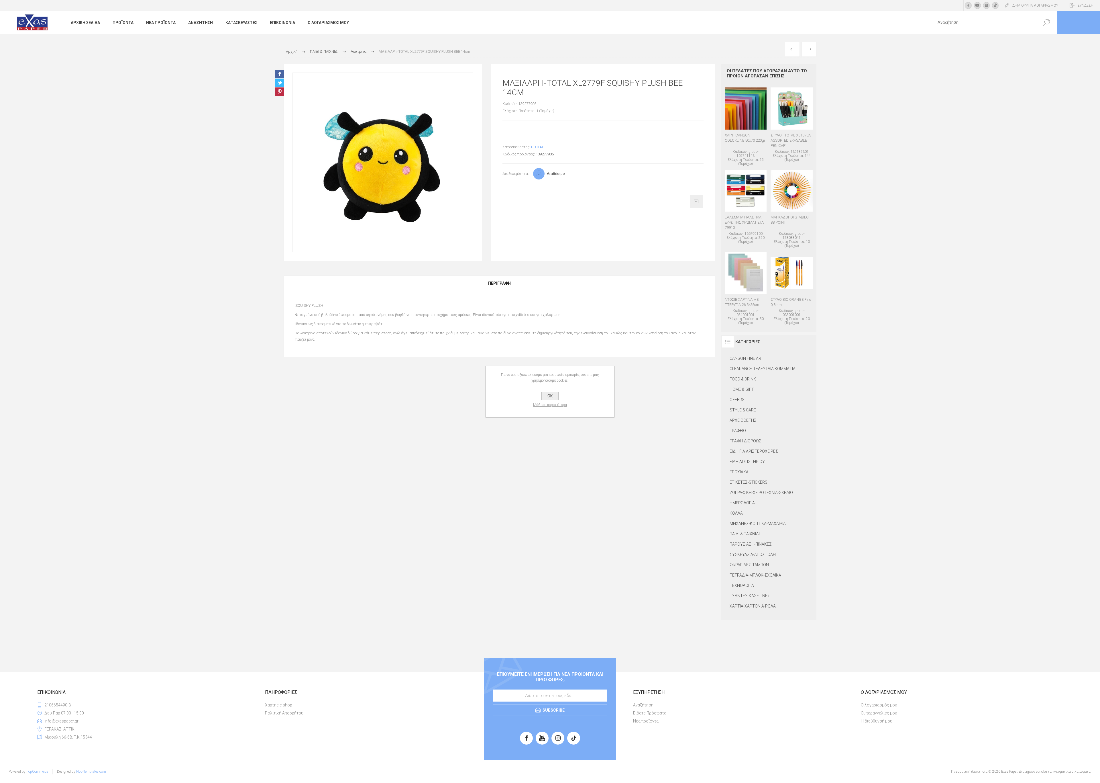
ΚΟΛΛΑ (736, 513)
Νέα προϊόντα (646, 721)
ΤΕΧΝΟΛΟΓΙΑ (742, 585)
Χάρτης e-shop (278, 705)
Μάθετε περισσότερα (550, 405)
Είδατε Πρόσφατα (649, 713)
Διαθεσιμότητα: (515, 173)
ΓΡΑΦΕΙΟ (738, 430)
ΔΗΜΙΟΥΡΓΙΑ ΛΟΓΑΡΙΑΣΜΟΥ (1035, 5)
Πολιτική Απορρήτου (284, 713)
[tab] (499, 283)
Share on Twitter (279, 83)
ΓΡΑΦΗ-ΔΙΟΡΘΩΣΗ (747, 441)
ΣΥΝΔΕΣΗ (1085, 5)
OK (550, 396)
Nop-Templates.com (91, 772)
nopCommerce (37, 772)
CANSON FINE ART (746, 358)
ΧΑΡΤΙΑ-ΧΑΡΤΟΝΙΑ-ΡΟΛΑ (753, 606)
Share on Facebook (279, 74)
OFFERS (737, 399)
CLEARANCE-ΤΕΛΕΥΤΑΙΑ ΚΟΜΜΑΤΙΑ (762, 368)
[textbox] (983, 22)
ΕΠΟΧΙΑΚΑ (739, 472)
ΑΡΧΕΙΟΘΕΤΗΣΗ (744, 420)
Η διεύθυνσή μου (876, 721)
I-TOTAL (537, 147)
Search (1046, 22)
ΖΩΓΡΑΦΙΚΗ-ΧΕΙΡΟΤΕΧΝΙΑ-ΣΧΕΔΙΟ (761, 492)
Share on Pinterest (279, 91)
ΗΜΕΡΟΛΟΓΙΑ (742, 503)
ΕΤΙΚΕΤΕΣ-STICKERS (748, 482)
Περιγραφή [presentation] (499, 283)
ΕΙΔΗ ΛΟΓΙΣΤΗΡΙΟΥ (747, 461)
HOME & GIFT (742, 389)
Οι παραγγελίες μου (879, 713)
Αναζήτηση (643, 705)
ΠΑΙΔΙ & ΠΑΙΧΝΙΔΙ (745, 534)
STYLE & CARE (743, 410)
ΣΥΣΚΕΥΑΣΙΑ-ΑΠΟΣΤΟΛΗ (753, 554)
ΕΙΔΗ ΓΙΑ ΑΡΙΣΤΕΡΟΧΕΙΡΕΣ (754, 451)
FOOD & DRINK (743, 379)
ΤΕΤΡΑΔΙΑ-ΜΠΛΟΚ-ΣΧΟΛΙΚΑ (755, 575)
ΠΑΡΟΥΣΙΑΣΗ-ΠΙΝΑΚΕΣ (751, 544)
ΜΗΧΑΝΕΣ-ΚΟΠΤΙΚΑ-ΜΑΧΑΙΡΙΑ (758, 523)
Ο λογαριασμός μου (879, 705)
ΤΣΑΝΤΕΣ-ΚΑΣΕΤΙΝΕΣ (750, 595)
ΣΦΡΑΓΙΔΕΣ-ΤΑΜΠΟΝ (749, 565)
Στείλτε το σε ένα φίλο (696, 201)
